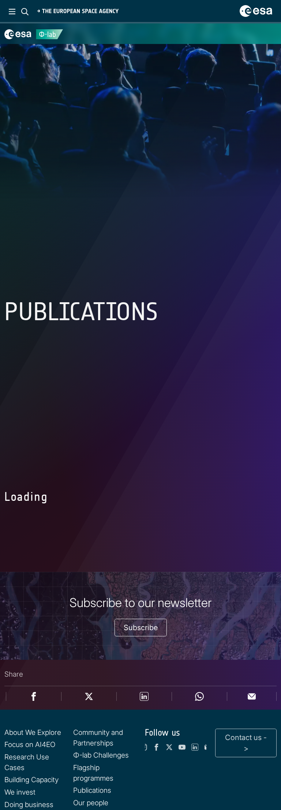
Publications (92, 790)
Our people (90, 802)
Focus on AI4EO (29, 744)
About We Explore (32, 732)
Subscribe (141, 627)
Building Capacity (31, 779)
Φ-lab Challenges (101, 755)
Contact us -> (246, 743)
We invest (19, 792)
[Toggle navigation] (266, 33)
